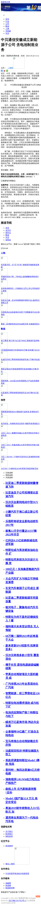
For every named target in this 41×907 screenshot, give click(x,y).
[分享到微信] (7, 71)
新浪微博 (9, 846)
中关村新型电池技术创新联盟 (17, 874)
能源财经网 (10, 888)
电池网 (8, 885)
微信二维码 (10, 864)
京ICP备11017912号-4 (17, 901)
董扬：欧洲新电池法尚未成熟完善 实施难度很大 (20, 324)
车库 (7, 33)
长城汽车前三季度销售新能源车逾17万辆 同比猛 (20, 359)
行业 (7, 21)
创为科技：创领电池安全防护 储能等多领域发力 (20, 424)
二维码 (10, 68)
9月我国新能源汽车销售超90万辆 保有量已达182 (20, 350)
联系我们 (9, 834)
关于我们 (9, 831)
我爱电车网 (5, 2)
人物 (7, 29)
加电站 (8, 240)
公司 (7, 24)
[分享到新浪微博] (4, 71)
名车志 (8, 230)
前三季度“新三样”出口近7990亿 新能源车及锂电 (20, 341)
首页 (7, 19)
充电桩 (8, 31)
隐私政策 (9, 836)
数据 (7, 26)
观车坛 (8, 233)
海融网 (8, 883)
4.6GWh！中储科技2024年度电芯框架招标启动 (19, 469)
